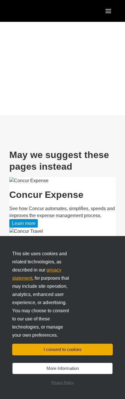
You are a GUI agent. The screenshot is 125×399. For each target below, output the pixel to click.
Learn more (23, 223)
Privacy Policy (62, 383)
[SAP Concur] (33, 11)
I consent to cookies (63, 349)
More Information (63, 368)
